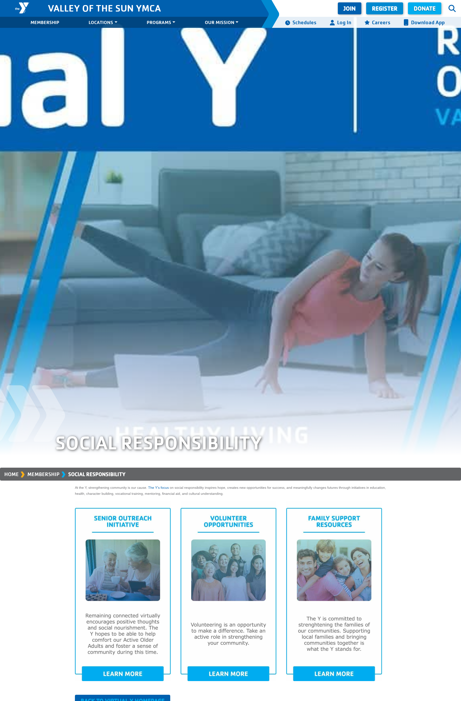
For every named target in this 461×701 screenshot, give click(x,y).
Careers (381, 22)
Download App (428, 22)
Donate (425, 8)
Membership (44, 22)
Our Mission (219, 22)
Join (350, 8)
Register (384, 8)
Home (11, 474)
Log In (344, 22)
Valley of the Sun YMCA (104, 8)
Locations (101, 22)
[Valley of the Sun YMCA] (22, 8)
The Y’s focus (158, 487)
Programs (159, 22)
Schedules (304, 22)
